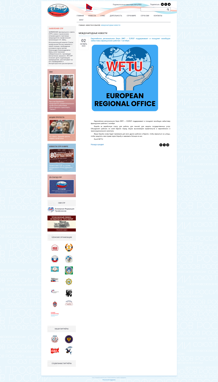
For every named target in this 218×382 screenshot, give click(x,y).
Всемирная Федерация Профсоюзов (64, 210)
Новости (92, 16)
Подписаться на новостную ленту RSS (127, 4)
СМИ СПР (61, 203)
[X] (165, 4)
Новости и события (93, 25)
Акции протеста (56, 117)
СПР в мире (131, 16)
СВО (51, 72)
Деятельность (116, 16)
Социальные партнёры (62, 363)
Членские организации (61, 237)
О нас (102, 16)
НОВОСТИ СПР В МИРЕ (58, 146)
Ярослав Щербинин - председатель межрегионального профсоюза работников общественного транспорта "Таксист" (61, 105)
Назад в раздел (97, 144)
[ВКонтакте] (162, 4)
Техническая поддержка (109, 379)
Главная (80, 16)
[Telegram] (169, 4)
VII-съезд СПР (55, 177)
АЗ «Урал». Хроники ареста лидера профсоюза (59, 137)
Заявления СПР (56, 28)
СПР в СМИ (145, 16)
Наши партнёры (61, 329)
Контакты (158, 16)
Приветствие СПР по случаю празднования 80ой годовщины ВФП (61, 167)
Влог (81, 20)
